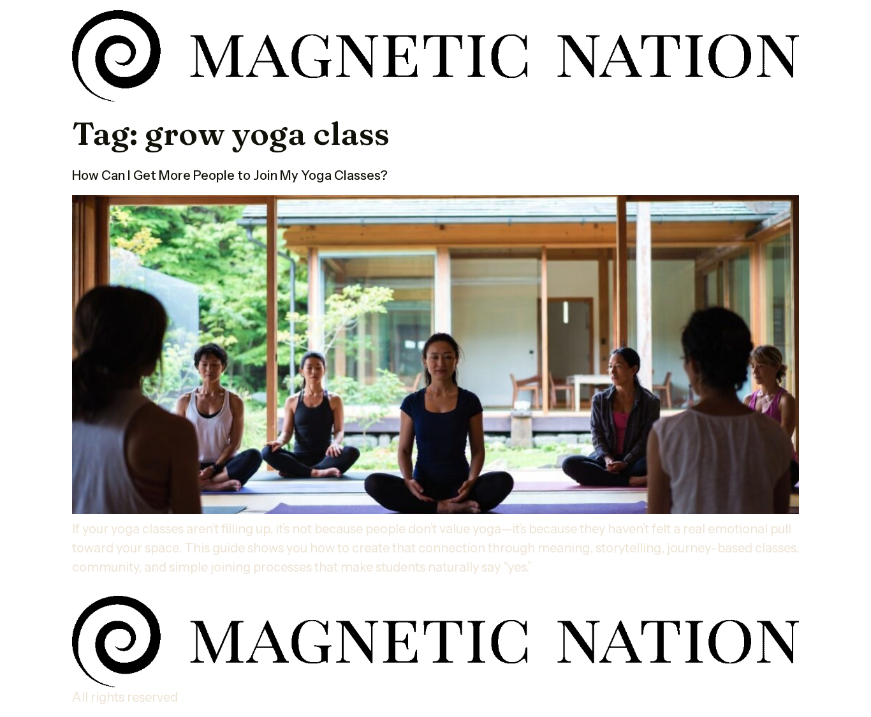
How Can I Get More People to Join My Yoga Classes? (230, 175)
